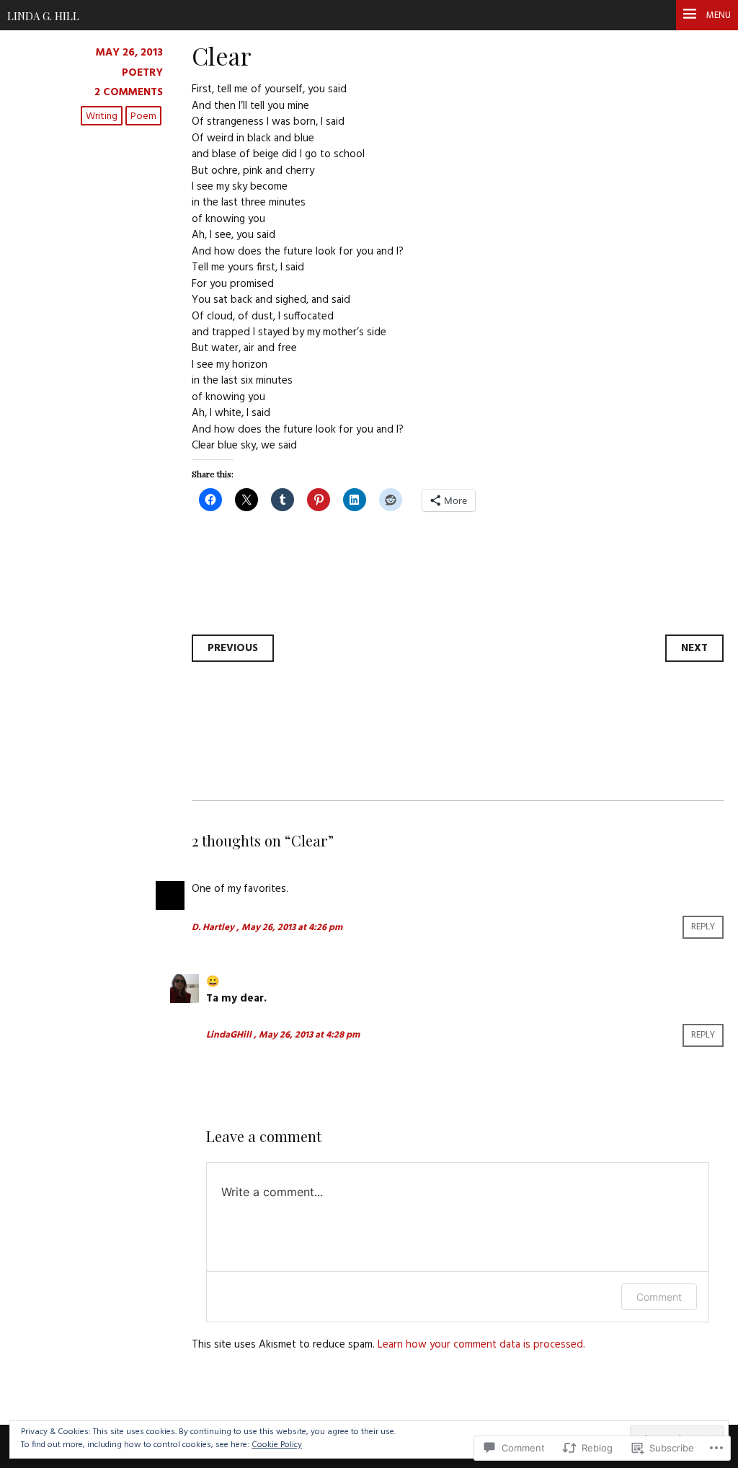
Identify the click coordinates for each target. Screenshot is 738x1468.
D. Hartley (213, 927)
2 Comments (128, 92)
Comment (659, 1297)
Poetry (142, 72)
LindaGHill (229, 1035)
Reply (703, 927)
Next (694, 648)
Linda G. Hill (43, 16)
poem (143, 116)
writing (101, 116)
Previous (233, 648)
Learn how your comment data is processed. (481, 1344)
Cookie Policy (277, 1445)
